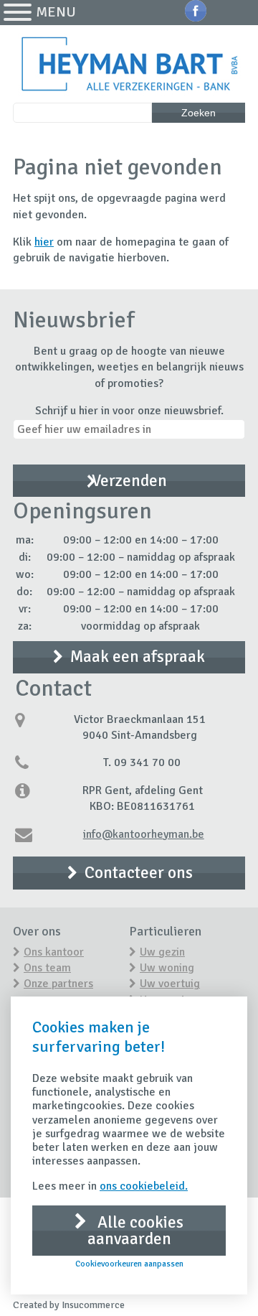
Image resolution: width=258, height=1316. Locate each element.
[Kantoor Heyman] (129, 65)
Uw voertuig (170, 983)
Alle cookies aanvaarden (135, 1230)
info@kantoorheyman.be (143, 834)
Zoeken (198, 112)
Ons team (47, 968)
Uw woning (167, 968)
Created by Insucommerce (69, 1305)
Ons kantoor (54, 952)
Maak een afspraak (137, 656)
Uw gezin (162, 952)
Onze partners (58, 983)
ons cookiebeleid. (144, 1186)
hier (44, 242)
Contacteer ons (139, 872)
